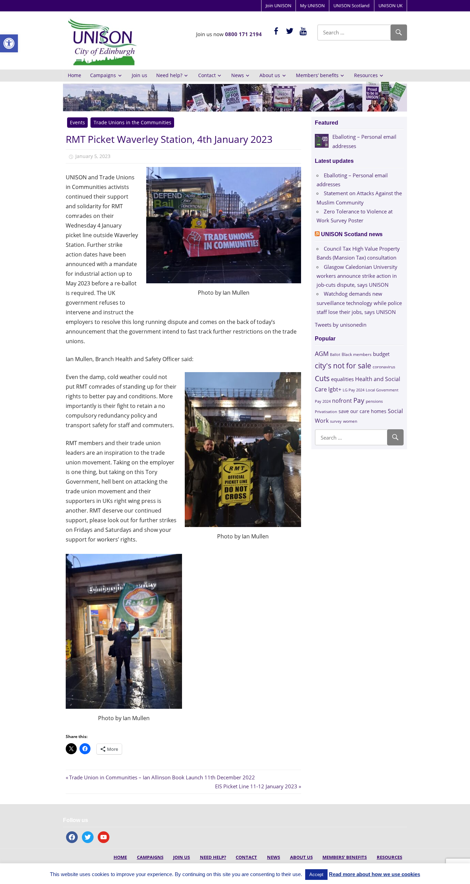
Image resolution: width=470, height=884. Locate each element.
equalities (342, 379)
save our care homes (362, 411)
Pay (358, 400)
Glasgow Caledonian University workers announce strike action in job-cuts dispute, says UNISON (357, 275)
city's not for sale (343, 365)
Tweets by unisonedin (340, 324)
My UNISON (312, 5)
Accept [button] (316, 874)
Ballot (335, 354)
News (237, 75)
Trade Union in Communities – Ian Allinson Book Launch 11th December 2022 (162, 777)
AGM (322, 353)
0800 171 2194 (243, 34)
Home (74, 75)
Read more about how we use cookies (374, 874)
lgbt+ (334, 389)
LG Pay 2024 (353, 389)
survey (336, 421)
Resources (366, 75)
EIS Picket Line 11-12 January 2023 (256, 786)
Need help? (169, 75)
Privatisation (326, 411)
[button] (9, 43)
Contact (207, 75)
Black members (357, 354)
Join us (139, 75)
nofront (342, 400)
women (350, 421)
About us (269, 75)
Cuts (322, 378)
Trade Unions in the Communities (132, 122)
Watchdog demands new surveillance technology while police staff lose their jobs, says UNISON (359, 302)
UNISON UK (390, 5)
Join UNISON (278, 5)
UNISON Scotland (351, 5)
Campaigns (103, 75)
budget (381, 353)
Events (77, 122)
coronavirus (384, 366)
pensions (374, 401)
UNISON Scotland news (352, 234)
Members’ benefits (317, 75)
